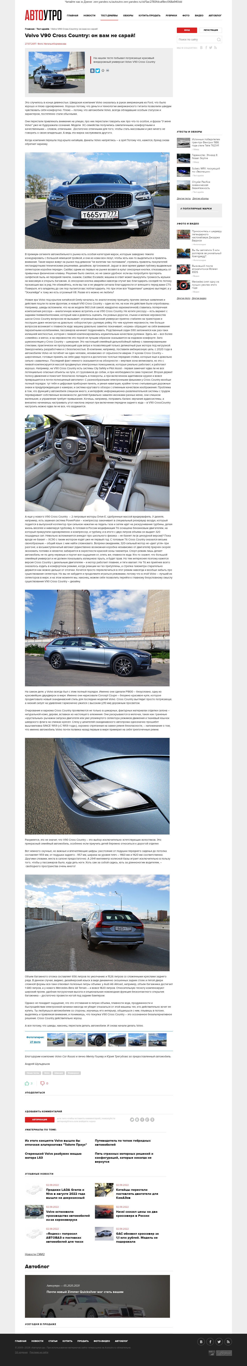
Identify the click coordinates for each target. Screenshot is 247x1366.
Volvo (47, 1073)
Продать (83, 1341)
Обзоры (128, 15)
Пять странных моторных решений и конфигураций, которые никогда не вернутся (124, 1158)
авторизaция (39, 1119)
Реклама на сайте (39, 1352)
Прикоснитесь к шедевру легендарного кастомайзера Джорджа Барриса (207, 236)
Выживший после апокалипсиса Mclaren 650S (205, 269)
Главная (72, 15)
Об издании (21, 1352)
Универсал (73, 1073)
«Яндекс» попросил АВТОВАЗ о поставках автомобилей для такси (64, 1238)
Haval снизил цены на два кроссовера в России (136, 1214)
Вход (187, 30)
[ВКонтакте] (92, 71)
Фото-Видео (102, 1341)
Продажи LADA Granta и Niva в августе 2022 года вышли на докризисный (65, 1194)
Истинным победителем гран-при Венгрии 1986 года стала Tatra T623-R (206, 142)
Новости (89, 15)
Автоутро (22, 1340)
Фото (185, 15)
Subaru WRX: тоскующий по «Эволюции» (206, 170)
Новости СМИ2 (35, 1254)
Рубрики (171, 15)
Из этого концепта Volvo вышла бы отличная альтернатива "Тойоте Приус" (56, 1143)
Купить (67, 1341)
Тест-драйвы (109, 15)
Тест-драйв (43, 29)
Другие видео (199, 298)
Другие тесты (184, 198)
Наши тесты (33, 1073)
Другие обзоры (200, 198)
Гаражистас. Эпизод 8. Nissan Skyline (205, 157)
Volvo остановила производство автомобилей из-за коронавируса (68, 1216)
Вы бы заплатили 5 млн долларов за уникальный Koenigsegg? (207, 253)
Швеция (58, 1073)
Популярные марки (197, 208)
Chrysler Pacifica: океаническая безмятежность (201, 185)
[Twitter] (97, 71)
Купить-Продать (149, 15)
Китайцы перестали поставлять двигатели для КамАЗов (137, 1194)
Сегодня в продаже (41, 1324)
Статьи (53, 1341)
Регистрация (211, 30)
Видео (199, 15)
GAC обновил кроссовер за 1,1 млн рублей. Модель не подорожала (137, 1238)
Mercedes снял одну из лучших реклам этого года (205, 284)
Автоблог (215, 15)
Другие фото (183, 298)
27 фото (35, 1042)
